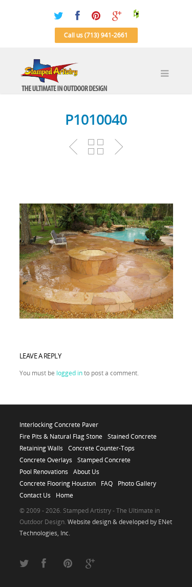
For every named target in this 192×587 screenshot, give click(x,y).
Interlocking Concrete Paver (58, 421)
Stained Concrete (132, 433)
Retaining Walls (41, 445)
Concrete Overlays (45, 457)
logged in (69, 373)
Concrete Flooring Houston (57, 480)
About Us (86, 468)
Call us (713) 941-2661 (96, 35)
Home (64, 492)
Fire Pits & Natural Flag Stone (60, 433)
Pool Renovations (43, 468)
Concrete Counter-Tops (101, 445)
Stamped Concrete (104, 457)
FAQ (107, 480)
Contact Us (35, 492)
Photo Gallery (137, 480)
